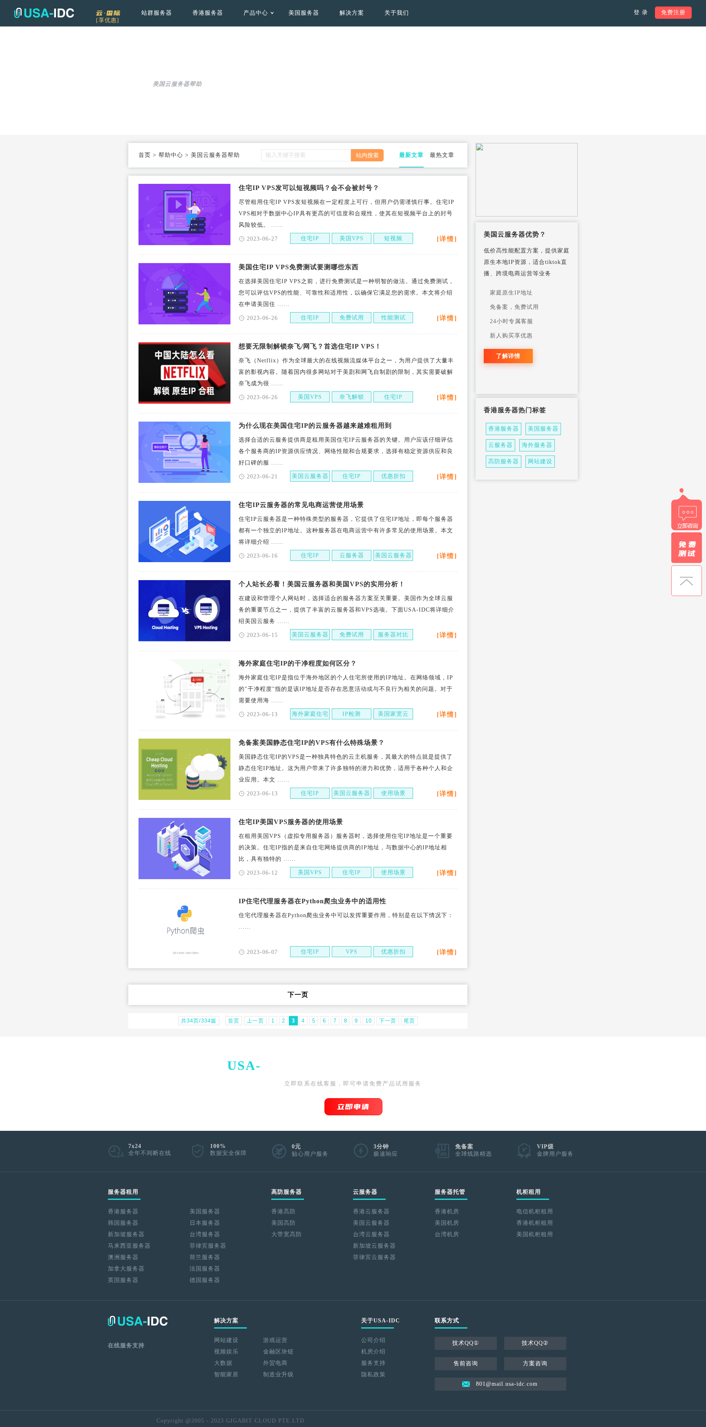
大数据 (223, 1363)
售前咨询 (466, 1363)
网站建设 (540, 461)
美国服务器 (303, 13)
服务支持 (373, 1363)
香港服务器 (207, 13)
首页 (145, 155)
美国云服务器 (310, 476)
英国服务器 (123, 1280)
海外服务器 (537, 445)
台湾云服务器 (371, 1234)
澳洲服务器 (123, 1257)
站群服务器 (156, 13)
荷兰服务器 (205, 1257)
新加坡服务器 (126, 1234)
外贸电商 (275, 1363)
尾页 (409, 1021)
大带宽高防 (286, 1234)
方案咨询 (535, 1363)
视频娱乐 (226, 1352)
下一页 (298, 994)
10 (368, 1021)
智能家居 (226, 1374)
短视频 (393, 238)
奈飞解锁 (352, 397)
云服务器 (352, 555)
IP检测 (351, 714)
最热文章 (442, 155)
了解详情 (508, 356)
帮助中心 (171, 155)
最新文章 (411, 155)
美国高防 (283, 1223)
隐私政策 (373, 1374)
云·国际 (108, 15)
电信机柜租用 (534, 1211)
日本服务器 (205, 1223)
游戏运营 (275, 1340)
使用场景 (393, 793)
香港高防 (283, 1211)
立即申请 (353, 1106)
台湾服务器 (205, 1234)
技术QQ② (535, 1343)
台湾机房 (447, 1234)
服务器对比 (393, 635)
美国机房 (447, 1223)
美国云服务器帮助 (215, 155)
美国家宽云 (393, 714)
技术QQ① (465, 1343)
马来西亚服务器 (129, 1246)
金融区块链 (278, 1352)
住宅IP (310, 238)
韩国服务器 (123, 1223)
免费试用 (352, 318)
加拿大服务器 (126, 1269)
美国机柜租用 (534, 1234)
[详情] (447, 238)
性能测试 (393, 318)
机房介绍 (373, 1352)
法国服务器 (205, 1269)
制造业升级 (278, 1374)
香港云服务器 (371, 1211)
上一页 (255, 1021)
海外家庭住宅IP (310, 715)
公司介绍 (373, 1340)
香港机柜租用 (534, 1223)
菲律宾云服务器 (374, 1257)
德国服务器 (205, 1280)
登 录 (641, 12)
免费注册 (673, 12)
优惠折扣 (393, 476)
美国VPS (352, 238)
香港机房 (447, 1211)
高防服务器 (503, 461)
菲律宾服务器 (208, 1246)
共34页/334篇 (199, 1021)
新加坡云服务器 (374, 1246)
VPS (351, 952)
